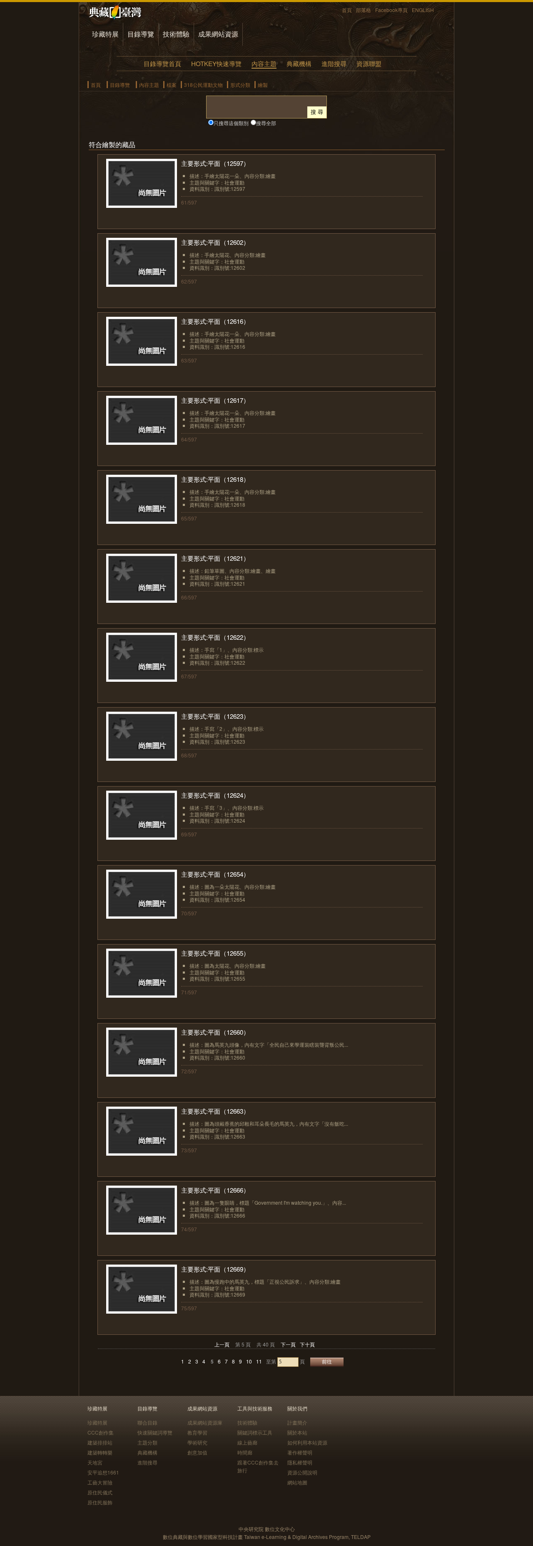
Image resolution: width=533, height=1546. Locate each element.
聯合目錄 (147, 1422)
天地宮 (94, 1462)
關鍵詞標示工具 (254, 1432)
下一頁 (288, 1344)
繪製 (263, 84)
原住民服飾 (99, 1502)
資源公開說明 (302, 1472)
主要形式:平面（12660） (215, 1032)
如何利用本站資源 (307, 1442)
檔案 (172, 84)
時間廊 (244, 1452)
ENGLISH (423, 9)
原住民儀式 (99, 1492)
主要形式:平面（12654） (215, 874)
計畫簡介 (297, 1422)
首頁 (347, 9)
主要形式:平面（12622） (215, 637)
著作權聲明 (299, 1452)
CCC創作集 (100, 1432)
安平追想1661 (103, 1472)
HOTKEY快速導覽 (216, 63)
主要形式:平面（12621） (215, 558)
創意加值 (197, 1452)
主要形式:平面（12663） (215, 1111)
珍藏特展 (105, 34)
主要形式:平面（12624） (215, 795)
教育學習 (197, 1432)
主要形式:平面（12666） (215, 1190)
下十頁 (307, 1344)
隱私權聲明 (299, 1462)
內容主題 (264, 63)
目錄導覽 (140, 34)
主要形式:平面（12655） (215, 953)
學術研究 (197, 1442)
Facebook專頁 (391, 9)
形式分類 (240, 84)
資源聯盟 (368, 63)
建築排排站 (99, 1442)
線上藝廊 (247, 1442)
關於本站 (297, 1432)
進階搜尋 (333, 63)
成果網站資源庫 (204, 1422)
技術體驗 (176, 34)
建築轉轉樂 (99, 1452)
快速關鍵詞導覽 (154, 1432)
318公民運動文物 (203, 84)
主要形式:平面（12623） (215, 716)
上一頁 (221, 1344)
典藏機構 (298, 63)
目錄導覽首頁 (162, 63)
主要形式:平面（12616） (215, 321)
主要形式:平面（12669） (215, 1269)
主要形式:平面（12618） (215, 479)
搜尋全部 (266, 122)
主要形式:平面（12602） (215, 242)
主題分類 (147, 1442)
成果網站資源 (218, 34)
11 (259, 1361)
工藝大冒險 (99, 1482)
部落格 (363, 9)
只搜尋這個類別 (231, 122)
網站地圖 (297, 1482)
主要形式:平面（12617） (215, 400)
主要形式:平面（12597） (215, 163)
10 (249, 1361)
